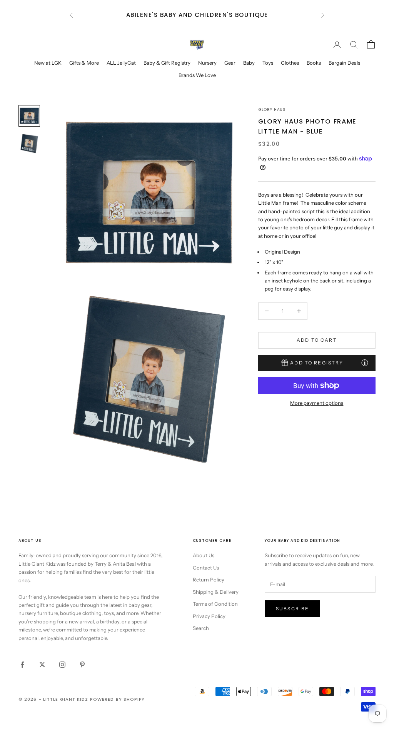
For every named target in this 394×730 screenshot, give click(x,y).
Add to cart (317, 340)
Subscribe (292, 608)
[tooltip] (365, 362)
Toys (267, 63)
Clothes (290, 63)
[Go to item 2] (29, 143)
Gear (229, 63)
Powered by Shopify (117, 699)
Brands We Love (197, 75)
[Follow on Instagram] (62, 664)
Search (201, 628)
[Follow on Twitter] (42, 664)
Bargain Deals (344, 63)
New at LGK (48, 63)
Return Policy (208, 579)
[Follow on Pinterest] (82, 664)
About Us (203, 555)
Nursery (207, 63)
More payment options (316, 403)
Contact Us (206, 568)
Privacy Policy (209, 616)
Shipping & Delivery (216, 592)
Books (314, 63)
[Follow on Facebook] (22, 664)
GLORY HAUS (272, 109)
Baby (249, 63)
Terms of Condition (215, 604)
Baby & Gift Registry (167, 63)
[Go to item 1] (29, 116)
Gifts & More (84, 63)
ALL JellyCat (121, 63)
